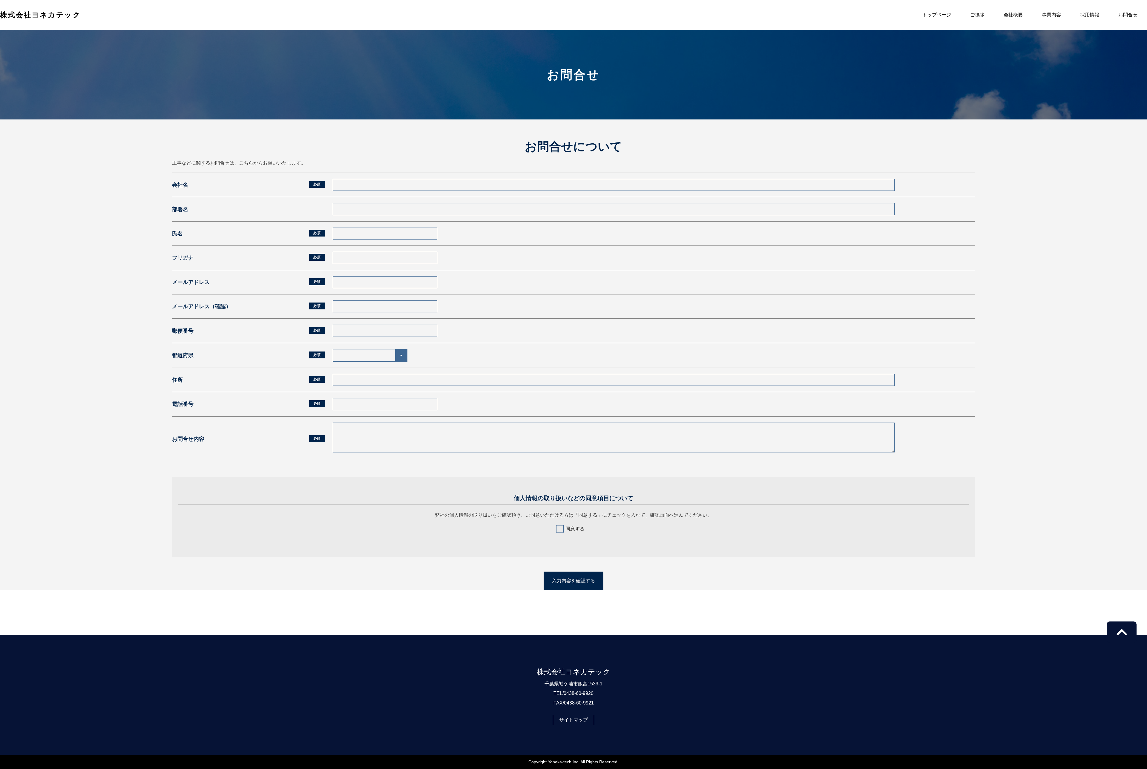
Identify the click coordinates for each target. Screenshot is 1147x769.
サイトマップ (573, 719)
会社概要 (1013, 14)
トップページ (936, 14)
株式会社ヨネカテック (40, 15)
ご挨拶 (977, 14)
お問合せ (1127, 14)
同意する (575, 528)
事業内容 (1051, 14)
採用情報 (1089, 14)
